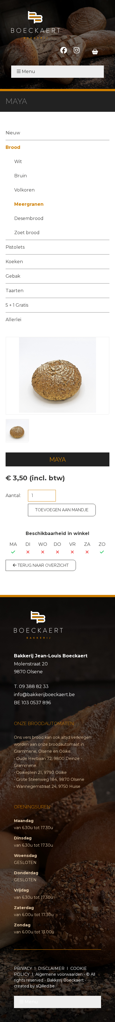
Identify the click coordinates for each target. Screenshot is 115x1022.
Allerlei (13, 319)
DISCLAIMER (51, 968)
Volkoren (24, 190)
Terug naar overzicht (42, 565)
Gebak (13, 276)
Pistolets (15, 247)
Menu (28, 71)
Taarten (14, 290)
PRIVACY (23, 968)
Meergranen (29, 204)
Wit (18, 161)
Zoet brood (27, 232)
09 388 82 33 (34, 686)
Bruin (20, 175)
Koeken (14, 261)
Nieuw (13, 132)
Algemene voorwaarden (59, 974)
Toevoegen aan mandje (61, 509)
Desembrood (29, 218)
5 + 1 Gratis (17, 305)
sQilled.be (45, 986)
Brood (13, 147)
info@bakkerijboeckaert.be (44, 694)
